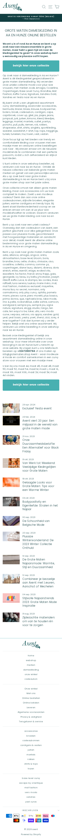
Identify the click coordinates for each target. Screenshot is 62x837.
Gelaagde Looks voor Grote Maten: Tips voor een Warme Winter (38, 486)
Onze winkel (31, 688)
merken (31, 664)
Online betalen (31, 702)
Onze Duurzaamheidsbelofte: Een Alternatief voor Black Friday (40, 445)
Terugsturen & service (31, 721)
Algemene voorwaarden (31, 712)
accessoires (31, 731)
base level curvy (31, 778)
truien (31, 768)
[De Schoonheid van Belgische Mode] (11, 521)
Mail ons (31, 693)
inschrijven (30, 810)
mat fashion (31, 787)
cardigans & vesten (31, 745)
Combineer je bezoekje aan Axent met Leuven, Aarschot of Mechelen (38, 582)
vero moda (31, 792)
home (31, 655)
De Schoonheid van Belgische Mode (36, 523)
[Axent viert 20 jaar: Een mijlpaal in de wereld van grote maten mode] (11, 420)
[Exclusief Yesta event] (11, 408)
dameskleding (31, 669)
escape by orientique (31, 782)
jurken (31, 749)
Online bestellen (31, 698)
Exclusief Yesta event (37, 408)
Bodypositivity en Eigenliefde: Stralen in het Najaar (40, 505)
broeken (30, 735)
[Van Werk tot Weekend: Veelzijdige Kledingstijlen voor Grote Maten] (11, 463)
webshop (31, 660)
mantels (31, 754)
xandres (31, 796)
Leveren (31, 707)
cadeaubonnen (30, 740)
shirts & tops (31, 763)
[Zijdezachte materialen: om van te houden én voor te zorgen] (11, 617)
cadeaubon (30, 678)
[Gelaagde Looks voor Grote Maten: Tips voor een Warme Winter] (11, 482)
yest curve (31, 801)
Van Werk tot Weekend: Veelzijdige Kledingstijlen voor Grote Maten (39, 467)
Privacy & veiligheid (31, 716)
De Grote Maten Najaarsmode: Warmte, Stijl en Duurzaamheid (38, 563)
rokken (30, 759)
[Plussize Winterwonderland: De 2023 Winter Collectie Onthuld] (11, 536)
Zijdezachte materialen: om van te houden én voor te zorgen (38, 621)
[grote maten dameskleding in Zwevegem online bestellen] (31, 66)
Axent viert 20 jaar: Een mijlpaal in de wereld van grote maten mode (39, 424)
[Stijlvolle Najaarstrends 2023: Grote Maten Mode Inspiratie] (11, 598)
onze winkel (31, 674)
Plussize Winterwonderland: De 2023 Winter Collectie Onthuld (38, 542)
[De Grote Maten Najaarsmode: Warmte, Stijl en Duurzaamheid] (11, 559)
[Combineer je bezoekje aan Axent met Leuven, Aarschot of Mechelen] (11, 579)
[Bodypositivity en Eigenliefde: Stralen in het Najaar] (11, 501)
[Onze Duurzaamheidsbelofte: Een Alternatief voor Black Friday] (11, 440)
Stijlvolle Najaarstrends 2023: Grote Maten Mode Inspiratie (39, 602)
